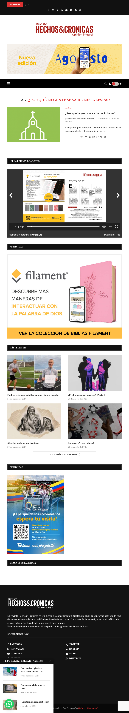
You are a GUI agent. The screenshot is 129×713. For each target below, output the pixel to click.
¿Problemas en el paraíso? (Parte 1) (87, 395)
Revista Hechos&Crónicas (81, 118)
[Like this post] (82, 137)
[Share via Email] (105, 137)
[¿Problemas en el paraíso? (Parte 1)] (95, 373)
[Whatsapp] (80, 10)
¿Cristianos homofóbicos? (34, 701)
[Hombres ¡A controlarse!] (95, 421)
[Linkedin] (62, 10)
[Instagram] (57, 10)
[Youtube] (66, 10)
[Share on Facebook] (86, 137)
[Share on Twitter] (90, 137)
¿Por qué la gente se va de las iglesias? (90, 113)
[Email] (71, 10)
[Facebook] (48, 10)
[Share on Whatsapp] (97, 137)
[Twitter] (53, 10)
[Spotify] (76, 10)
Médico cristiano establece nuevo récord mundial (33, 395)
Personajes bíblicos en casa (32, 687)
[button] (25, 4)
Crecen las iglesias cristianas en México (31, 670)
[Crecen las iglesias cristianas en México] (10, 671)
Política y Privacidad (87, 708)
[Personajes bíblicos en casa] (10, 688)
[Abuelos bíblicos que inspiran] (34, 421)
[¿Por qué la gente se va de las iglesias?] (33, 124)
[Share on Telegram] (101, 137)
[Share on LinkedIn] (94, 137)
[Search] (105, 83)
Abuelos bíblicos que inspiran (23, 443)
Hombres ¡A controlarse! (81, 443)
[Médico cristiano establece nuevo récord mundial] (34, 373)
